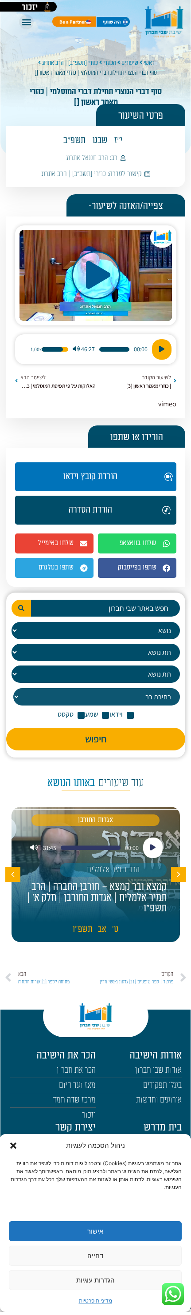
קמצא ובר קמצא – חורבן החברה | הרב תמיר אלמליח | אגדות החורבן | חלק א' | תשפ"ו (97, 897)
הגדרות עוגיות (95, 1280)
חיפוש (96, 739)
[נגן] (162, 349)
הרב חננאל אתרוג (87, 158)
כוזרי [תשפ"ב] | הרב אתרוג (70, 63)
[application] (96, 349)
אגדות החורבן (95, 820)
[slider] (114, 349)
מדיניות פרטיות (95, 1300)
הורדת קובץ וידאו (90, 476)
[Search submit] (21, 608)
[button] (13, 1145)
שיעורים (129, 63)
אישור (95, 1231)
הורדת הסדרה (90, 510)
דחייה (95, 1255)
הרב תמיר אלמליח (113, 869)
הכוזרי (109, 63)
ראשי (149, 63)
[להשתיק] (76, 349)
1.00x (36, 349)
